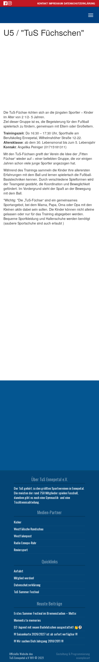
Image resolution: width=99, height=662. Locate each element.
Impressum (56, 3)
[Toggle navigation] (91, 15)
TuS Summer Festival (26, 591)
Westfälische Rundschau (28, 528)
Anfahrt (18, 570)
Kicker (17, 521)
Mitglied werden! (24, 577)
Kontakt (42, 3)
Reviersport (21, 549)
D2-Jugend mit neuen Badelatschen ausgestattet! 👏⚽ (48, 627)
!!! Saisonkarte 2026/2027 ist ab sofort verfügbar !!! (45, 634)
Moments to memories (27, 620)
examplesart (83, 658)
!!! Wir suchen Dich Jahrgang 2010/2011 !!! (38, 640)
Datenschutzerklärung (79, 3)
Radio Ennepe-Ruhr (25, 542)
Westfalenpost (23, 535)
